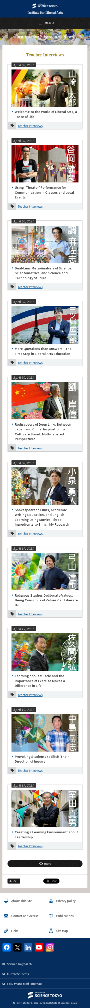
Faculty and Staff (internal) (24, 984)
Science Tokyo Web (19, 964)
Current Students (18, 974)
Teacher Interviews (30, 125)
